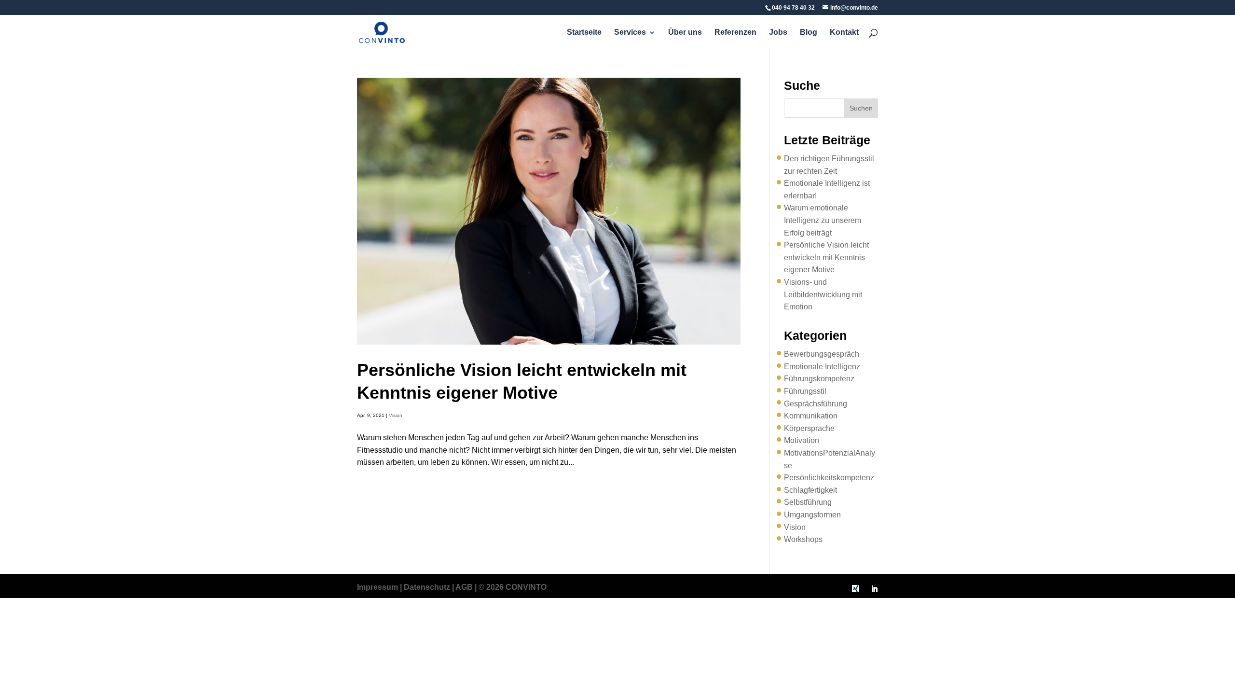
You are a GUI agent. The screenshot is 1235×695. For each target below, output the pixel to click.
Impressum (377, 587)
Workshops (803, 539)
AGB (464, 587)
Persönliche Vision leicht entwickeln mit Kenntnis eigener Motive (826, 257)
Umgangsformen (812, 515)
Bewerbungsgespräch (821, 354)
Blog (808, 32)
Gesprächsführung (815, 404)
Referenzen (735, 32)
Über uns (685, 32)
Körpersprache (809, 428)
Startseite (584, 32)
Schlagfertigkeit (810, 490)
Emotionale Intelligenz (822, 366)
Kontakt (844, 32)
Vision (395, 415)
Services (630, 32)
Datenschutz (427, 587)
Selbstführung (808, 502)
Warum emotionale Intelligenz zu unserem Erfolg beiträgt (822, 220)
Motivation (801, 440)
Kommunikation (810, 416)
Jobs (778, 32)
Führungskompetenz (819, 379)
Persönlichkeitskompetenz (829, 477)
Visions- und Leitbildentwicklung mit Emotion (823, 294)
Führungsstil (805, 391)
